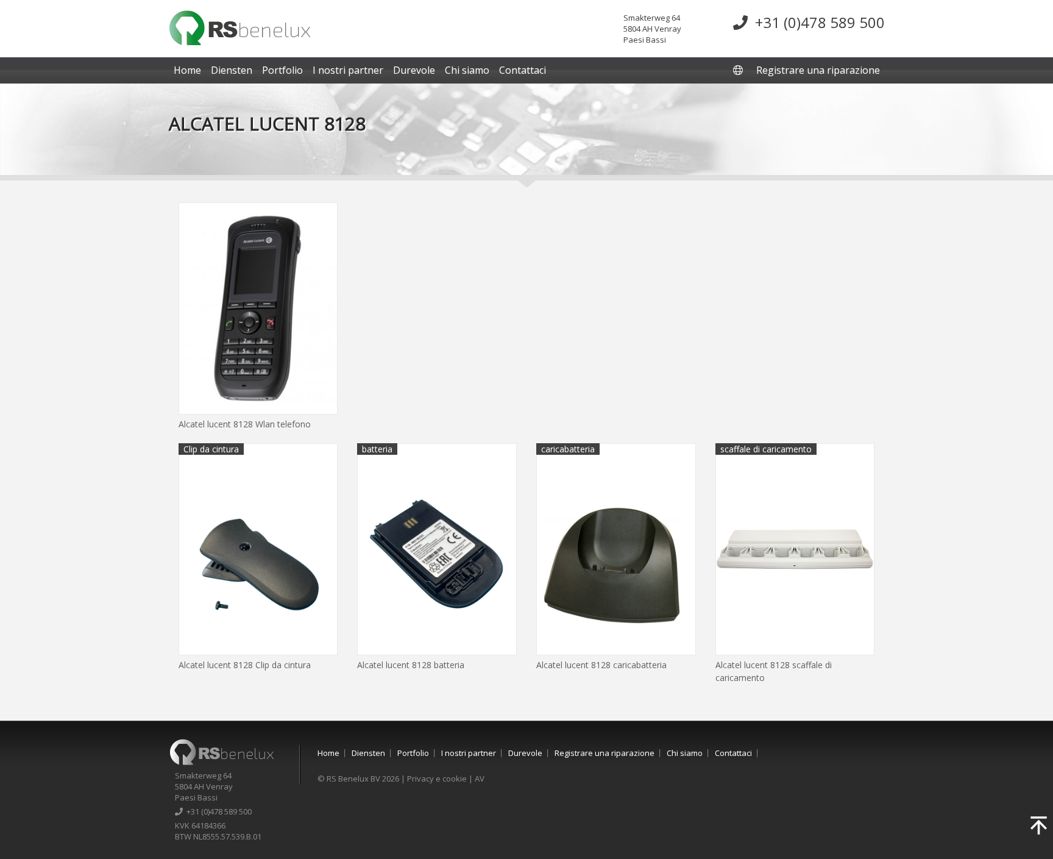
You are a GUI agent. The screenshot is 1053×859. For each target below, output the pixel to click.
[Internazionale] (739, 70)
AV (479, 778)
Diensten (231, 70)
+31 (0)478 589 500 (816, 22)
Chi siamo (467, 70)
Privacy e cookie (437, 778)
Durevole (414, 70)
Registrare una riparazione (818, 70)
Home (187, 70)
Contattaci (522, 70)
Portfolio (282, 70)
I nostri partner (348, 70)
